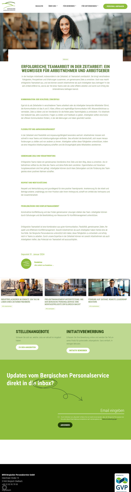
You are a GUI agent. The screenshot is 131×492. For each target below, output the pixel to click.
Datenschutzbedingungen (109, 419)
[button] (4, 487)
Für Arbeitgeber (50, 308)
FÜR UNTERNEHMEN (89, 6)
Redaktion (38, 262)
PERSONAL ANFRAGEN (115, 6)
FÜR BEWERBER (69, 6)
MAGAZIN (39, 6)
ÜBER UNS (52, 6)
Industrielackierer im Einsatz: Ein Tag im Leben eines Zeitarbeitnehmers (20, 300)
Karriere (66, 59)
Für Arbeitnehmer (7, 306)
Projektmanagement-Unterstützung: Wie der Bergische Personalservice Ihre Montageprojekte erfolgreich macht (64, 302)
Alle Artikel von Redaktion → (44, 265)
